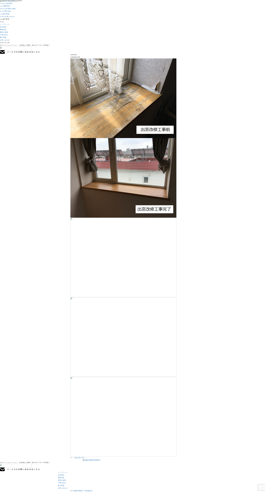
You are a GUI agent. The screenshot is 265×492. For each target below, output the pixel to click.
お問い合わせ (7, 16)
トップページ (5, 24)
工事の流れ (5, 11)
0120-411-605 (5, 42)
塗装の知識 (8, 8)
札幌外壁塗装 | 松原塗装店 (83, 490)
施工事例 (4, 14)
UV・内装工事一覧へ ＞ (79, 458)
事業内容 (5, 6)
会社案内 (6, 3)
